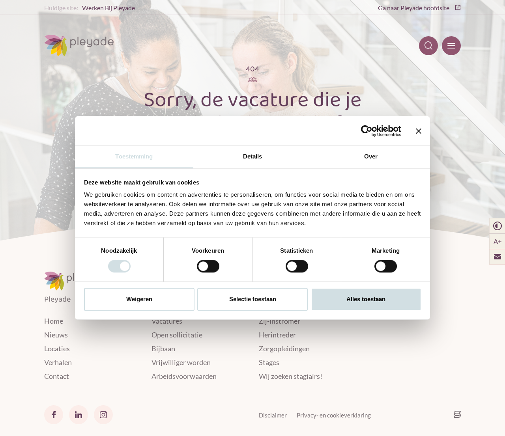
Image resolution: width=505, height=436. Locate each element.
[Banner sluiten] (418, 131)
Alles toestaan (365, 299)
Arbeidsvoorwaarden (184, 376)
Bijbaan (163, 348)
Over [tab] (371, 156)
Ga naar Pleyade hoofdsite (414, 7)
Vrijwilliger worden (181, 362)
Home (53, 321)
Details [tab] (252, 156)
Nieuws (56, 334)
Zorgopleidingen (284, 348)
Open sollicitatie (177, 334)
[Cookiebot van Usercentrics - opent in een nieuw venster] (366, 131)
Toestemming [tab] (134, 156)
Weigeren (139, 299)
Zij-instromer (279, 321)
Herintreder (277, 334)
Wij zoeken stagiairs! (290, 376)
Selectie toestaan (252, 299)
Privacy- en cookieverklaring (334, 415)
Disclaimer (273, 415)
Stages (269, 362)
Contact (56, 376)
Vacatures (167, 321)
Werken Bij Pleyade (108, 7)
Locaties (57, 348)
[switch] (208, 266)
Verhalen (58, 362)
